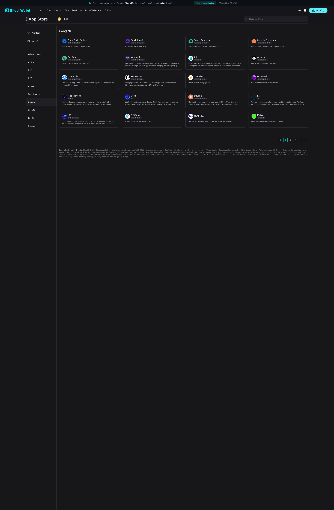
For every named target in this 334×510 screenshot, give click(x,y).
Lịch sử (35, 41)
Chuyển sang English (205, 3)
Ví (40, 10)
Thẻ (49, 10)
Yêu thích (36, 33)
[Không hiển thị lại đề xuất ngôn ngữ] (243, 3)
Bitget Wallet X (92, 10)
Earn (67, 10)
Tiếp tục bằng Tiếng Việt (228, 3)
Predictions (77, 10)
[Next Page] (306, 140)
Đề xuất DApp (34, 54)
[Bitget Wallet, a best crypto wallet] (21, 10)
